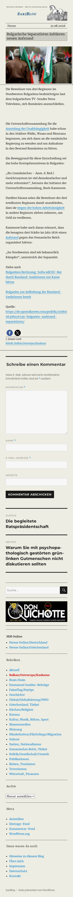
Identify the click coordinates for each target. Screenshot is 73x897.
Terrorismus (18, 769)
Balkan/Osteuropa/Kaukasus (29, 675)
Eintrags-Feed (19, 824)
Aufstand (12, 237)
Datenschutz (18, 871)
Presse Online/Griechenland (29, 647)
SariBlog (10, 890)
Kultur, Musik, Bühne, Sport (29, 719)
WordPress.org (19, 834)
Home (11, 26)
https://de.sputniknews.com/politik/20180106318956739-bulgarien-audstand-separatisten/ (36, 316)
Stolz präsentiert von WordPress (36, 890)
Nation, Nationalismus (25, 744)
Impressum (17, 866)
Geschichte (17, 695)
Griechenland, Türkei (24, 704)
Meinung (15, 729)
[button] (10, 333)
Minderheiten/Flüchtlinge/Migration (35, 734)
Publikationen (19, 759)
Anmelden (16, 819)
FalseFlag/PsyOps (21, 690)
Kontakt (15, 876)
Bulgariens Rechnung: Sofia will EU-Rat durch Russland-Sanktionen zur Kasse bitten (34, 277)
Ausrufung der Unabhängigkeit (27, 128)
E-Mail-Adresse (18, 457)
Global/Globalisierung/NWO (29, 699)
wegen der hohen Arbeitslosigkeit (41, 208)
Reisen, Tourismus (22, 764)
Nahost (14, 739)
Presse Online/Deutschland (28, 642)
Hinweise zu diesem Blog (26, 856)
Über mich (16, 861)
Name (11, 440)
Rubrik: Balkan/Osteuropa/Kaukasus (26, 343)
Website (12, 475)
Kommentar (15, 387)
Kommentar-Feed (22, 829)
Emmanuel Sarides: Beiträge (29, 685)
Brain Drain (17, 680)
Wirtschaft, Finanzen (24, 774)
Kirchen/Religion (21, 709)
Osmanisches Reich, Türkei (28, 749)
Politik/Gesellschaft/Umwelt (29, 754)
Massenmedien (20, 724)
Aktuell (14, 670)
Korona (14, 714)
